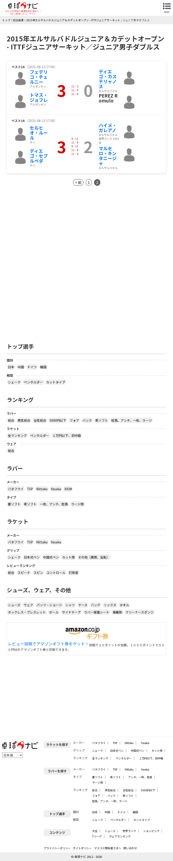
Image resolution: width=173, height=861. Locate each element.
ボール (54, 612)
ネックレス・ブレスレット (27, 612)
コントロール (55, 572)
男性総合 (24, 420)
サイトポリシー (82, 848)
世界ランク (129, 831)
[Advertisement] (44, 231)
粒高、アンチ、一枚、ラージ (131, 420)
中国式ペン (51, 557)
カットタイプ (55, 382)
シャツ (70, 605)
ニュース (110, 831)
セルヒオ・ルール (39, 132)
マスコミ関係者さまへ (107, 848)
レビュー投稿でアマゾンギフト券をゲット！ (48, 644)
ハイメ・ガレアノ (108, 127)
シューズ (14, 605)
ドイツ (32, 367)
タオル (124, 605)
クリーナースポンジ (139, 612)
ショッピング (151, 831)
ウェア (28, 605)
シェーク (14, 382)
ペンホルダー (33, 382)
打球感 (73, 572)
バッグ (95, 605)
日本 (11, 367)
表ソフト (101, 420)
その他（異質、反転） (94, 557)
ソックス (110, 605)
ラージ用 (77, 504)
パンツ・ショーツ (49, 605)
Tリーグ (97, 836)
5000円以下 (58, 420)
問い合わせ (130, 848)
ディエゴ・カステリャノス (108, 79)
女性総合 (40, 420)
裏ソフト (14, 504)
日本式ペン (32, 557)
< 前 (78, 182)
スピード (24, 572)
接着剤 (117, 612)
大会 (95, 831)
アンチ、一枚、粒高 (140, 777)
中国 (21, 367)
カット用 (68, 557)
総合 (11, 420)
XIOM (68, 489)
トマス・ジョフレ (39, 97)
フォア (74, 420)
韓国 (43, 367)
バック (87, 420)
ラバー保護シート (96, 612)
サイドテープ (71, 612)
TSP (30, 489)
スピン (38, 572)
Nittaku (42, 489)
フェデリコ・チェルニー (39, 77)
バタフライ (16, 489)
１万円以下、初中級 (66, 435)
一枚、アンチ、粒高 (54, 504)
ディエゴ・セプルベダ (39, 155)
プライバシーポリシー (57, 848)
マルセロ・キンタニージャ (108, 155)
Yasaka (56, 489)
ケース (82, 605)
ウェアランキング (120, 836)
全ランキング (17, 435)
